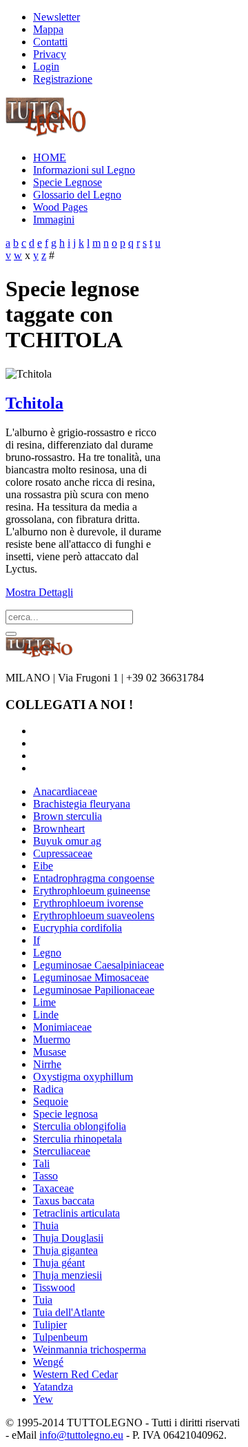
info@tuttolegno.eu (81, 1435)
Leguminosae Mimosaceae (91, 977)
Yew (43, 1399)
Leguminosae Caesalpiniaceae (98, 965)
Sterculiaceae (61, 1151)
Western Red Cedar (75, 1374)
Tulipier (50, 1325)
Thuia (46, 1225)
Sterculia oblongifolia (79, 1126)
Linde (46, 1014)
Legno (47, 952)
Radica (48, 1089)
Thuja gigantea (65, 1250)
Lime (44, 1002)
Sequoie (50, 1101)
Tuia (42, 1300)
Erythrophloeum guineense (91, 890)
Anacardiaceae (65, 791)
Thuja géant (59, 1263)
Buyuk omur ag (67, 841)
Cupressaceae (62, 853)
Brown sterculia (67, 816)
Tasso (45, 1176)
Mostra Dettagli (39, 592)
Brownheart (59, 828)
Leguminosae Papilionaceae (93, 990)
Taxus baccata (63, 1201)
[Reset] (11, 634)
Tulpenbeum (60, 1337)
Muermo (51, 1039)
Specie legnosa (65, 1114)
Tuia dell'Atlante (69, 1312)
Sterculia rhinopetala (77, 1139)
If (36, 940)
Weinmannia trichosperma (89, 1349)
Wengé (48, 1362)
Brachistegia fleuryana (81, 804)
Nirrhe (47, 1064)
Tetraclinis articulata (76, 1213)
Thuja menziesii (67, 1275)
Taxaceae (53, 1188)
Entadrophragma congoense (93, 878)
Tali (41, 1163)
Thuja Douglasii (68, 1238)
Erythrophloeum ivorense (88, 903)
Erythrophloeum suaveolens (93, 915)
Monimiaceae (62, 1027)
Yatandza (53, 1387)
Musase (49, 1052)
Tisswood (54, 1287)
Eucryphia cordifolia (77, 928)
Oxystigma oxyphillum (83, 1076)
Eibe (43, 866)
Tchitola (34, 403)
